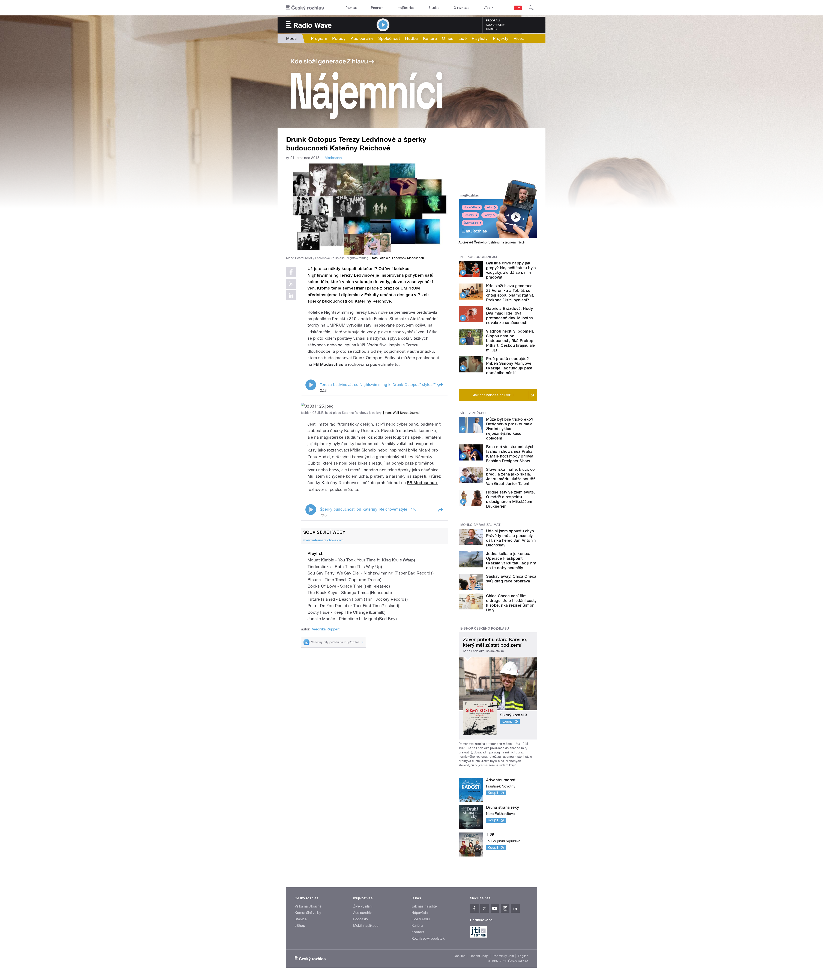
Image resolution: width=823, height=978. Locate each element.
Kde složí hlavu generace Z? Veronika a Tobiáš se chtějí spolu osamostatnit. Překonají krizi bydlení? (510, 293)
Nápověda (420, 913)
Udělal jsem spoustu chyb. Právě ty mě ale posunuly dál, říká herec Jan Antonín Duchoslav (511, 538)
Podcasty (360, 919)
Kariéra (417, 926)
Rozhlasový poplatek (428, 938)
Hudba (411, 38)
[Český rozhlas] (305, 7)
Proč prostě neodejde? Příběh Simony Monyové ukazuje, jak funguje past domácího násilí (509, 365)
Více (520, 38)
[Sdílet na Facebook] (291, 272)
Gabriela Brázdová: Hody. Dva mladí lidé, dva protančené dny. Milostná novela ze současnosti (510, 315)
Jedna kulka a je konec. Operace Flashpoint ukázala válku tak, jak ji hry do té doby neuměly (511, 560)
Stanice (434, 7)
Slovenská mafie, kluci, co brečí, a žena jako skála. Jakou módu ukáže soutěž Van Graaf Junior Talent (510, 476)
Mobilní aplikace (366, 926)
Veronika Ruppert (326, 629)
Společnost (389, 38)
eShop (300, 926)
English (523, 956)
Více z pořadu (473, 413)
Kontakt (418, 932)
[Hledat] (531, 7)
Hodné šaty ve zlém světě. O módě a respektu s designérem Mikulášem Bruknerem (510, 499)
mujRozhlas (406, 7)
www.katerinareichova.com (323, 540)
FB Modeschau (328, 364)
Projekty (501, 38)
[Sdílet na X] (291, 284)
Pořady (339, 38)
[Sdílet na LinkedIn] (291, 295)
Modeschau (334, 158)
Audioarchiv (495, 24)
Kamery (491, 29)
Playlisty (480, 38)
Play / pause (310, 385)
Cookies (459, 956)
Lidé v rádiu (421, 919)
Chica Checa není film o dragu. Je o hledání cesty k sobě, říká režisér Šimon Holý (511, 603)
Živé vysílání (471, 222)
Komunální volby (308, 913)
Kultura (430, 38)
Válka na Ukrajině (308, 906)
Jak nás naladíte (424, 906)
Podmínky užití (503, 956)
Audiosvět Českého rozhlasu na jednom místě (491, 242)
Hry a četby (470, 207)
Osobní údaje (479, 956)
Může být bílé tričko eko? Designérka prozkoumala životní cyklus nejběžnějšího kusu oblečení (509, 428)
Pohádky (469, 215)
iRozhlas (351, 7)
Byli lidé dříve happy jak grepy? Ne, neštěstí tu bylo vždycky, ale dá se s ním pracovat (511, 270)
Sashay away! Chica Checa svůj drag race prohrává (511, 578)
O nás (447, 38)
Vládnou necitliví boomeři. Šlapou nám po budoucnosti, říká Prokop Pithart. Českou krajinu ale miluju (510, 340)
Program (377, 7)
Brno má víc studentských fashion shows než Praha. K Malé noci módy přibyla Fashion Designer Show (510, 453)
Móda (291, 38)
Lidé (462, 38)
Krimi (490, 207)
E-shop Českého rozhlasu (484, 628)
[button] (440, 385)
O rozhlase (461, 7)
